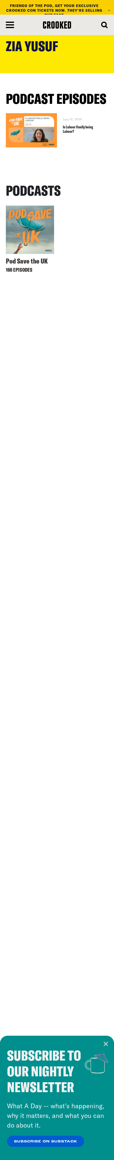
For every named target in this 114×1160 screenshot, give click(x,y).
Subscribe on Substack (45, 1141)
